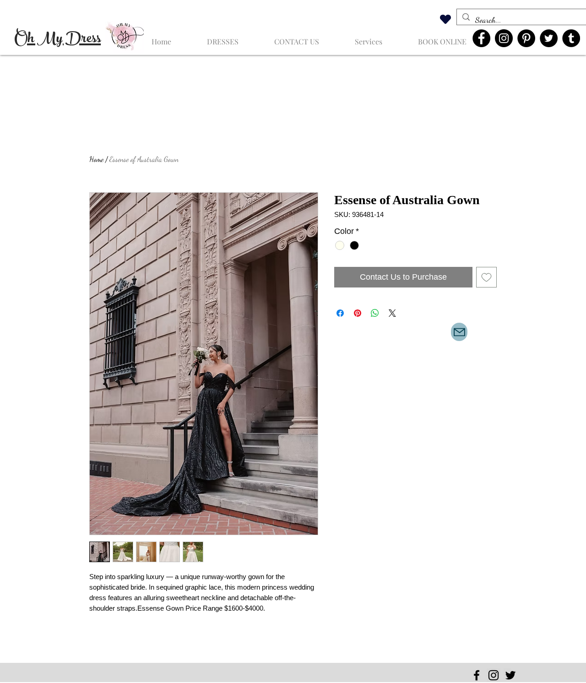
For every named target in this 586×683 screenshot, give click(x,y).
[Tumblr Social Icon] (571, 38)
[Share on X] (392, 313)
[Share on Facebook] (340, 313)
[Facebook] (481, 38)
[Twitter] (549, 38)
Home (96, 159)
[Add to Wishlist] (486, 277)
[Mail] (459, 332)
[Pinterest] (526, 38)
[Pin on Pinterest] (357, 313)
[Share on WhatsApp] (374, 313)
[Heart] (445, 19)
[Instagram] (504, 38)
